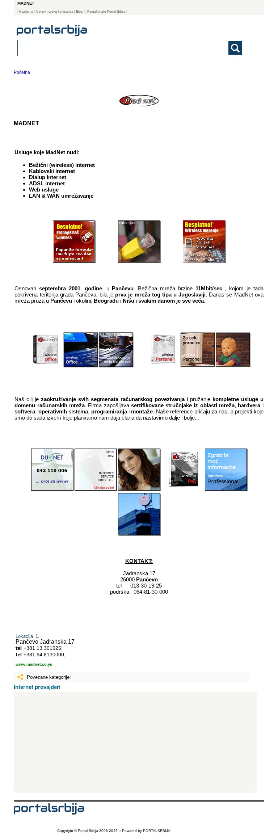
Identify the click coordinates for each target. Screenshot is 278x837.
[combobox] (108, 47)
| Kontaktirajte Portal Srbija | (106, 11)
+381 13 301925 (42, 648)
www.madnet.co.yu (34, 664)
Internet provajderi (37, 687)
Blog (79, 11)
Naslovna (26, 11)
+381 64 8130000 (44, 654)
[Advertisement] (135, 742)
